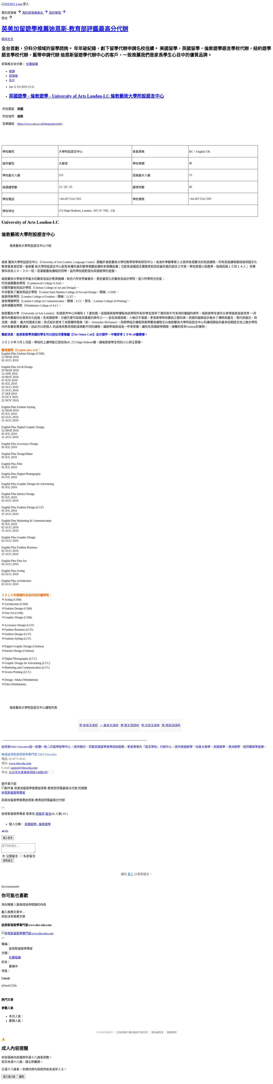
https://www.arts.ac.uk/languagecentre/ (40, 123)
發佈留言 (8, 860)
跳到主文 (7, 39)
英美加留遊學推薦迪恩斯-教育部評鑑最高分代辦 (64, 28)
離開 (21, 1076)
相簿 (12, 71)
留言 (48, 813)
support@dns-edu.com (24, 767)
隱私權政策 (157, 1032)
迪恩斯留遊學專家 (13, 792)
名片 (12, 80)
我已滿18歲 (9, 1076)
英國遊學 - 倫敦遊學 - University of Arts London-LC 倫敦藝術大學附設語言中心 (86, 96)
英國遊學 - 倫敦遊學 (38, 824)
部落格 (13, 75)
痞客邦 (40, 813)
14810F (28, 772)
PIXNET (109, 1032)
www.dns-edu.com (20, 763)
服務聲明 (172, 1032)
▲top (4, 830)
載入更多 (8, 838)
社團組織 (32, 64)
